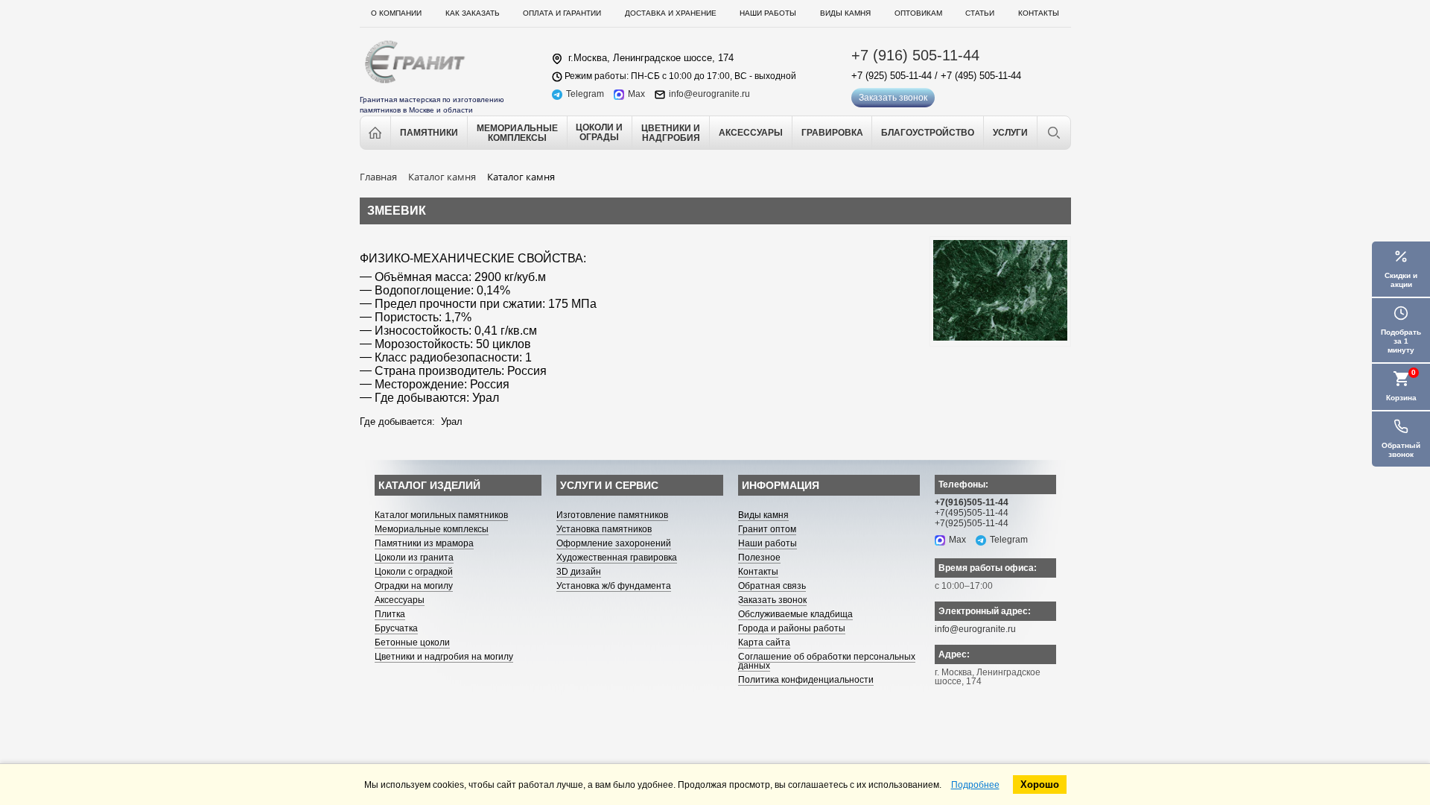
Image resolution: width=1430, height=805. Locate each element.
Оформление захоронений (613, 543)
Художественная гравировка (616, 557)
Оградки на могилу (414, 586)
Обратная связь (772, 586)
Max (636, 94)
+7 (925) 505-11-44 (891, 75)
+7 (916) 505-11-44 (915, 55)
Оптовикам (918, 13)
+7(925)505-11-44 (971, 523)
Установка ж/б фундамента (613, 586)
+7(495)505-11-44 (971, 512)
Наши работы (768, 13)
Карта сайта (764, 642)
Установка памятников (604, 529)
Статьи (979, 13)
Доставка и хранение (670, 13)
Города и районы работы (791, 628)
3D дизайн (578, 571)
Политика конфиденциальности (806, 680)
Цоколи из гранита (414, 557)
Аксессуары (400, 600)
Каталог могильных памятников (441, 515)
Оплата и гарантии (562, 13)
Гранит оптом (767, 529)
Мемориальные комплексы (432, 529)
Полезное (759, 557)
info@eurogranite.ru (709, 94)
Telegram (585, 94)
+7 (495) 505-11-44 (981, 75)
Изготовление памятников (612, 515)
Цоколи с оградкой (414, 571)
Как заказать (472, 13)
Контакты (1038, 13)
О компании (396, 13)
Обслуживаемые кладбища (795, 614)
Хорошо (1039, 784)
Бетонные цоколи (412, 642)
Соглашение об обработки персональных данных (826, 661)
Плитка (390, 614)
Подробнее (975, 785)
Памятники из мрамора (424, 543)
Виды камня (845, 13)
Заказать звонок (893, 97)
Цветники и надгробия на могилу (444, 656)
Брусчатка (396, 628)
